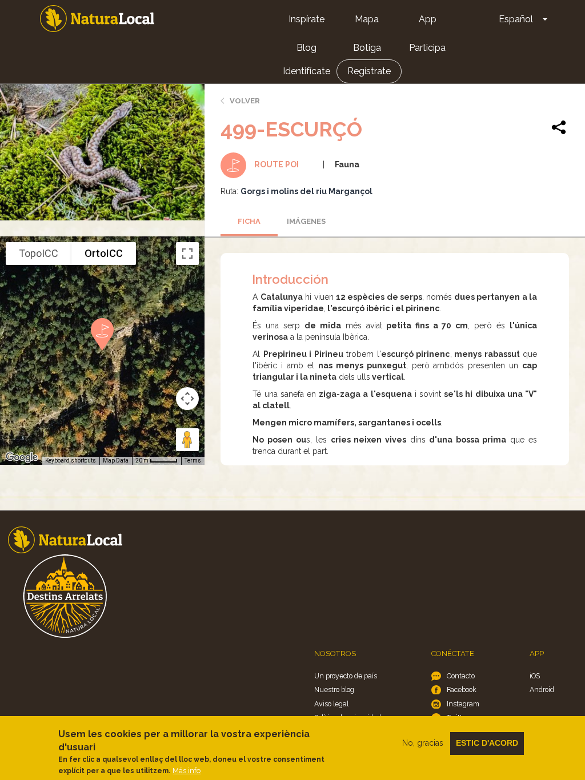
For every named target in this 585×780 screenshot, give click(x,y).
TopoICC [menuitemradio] (38, 253)
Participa (427, 47)
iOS (535, 676)
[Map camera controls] (187, 398)
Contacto (461, 676)
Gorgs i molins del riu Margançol (306, 191)
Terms (193, 460)
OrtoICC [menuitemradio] (104, 253)
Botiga (367, 47)
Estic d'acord (487, 742)
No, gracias (422, 742)
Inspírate (306, 19)
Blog (306, 47)
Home (97, 18)
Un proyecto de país (345, 676)
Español (516, 19)
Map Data (116, 460)
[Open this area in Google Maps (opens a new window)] (22, 457)
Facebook (461, 689)
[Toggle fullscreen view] (187, 253)
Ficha (249, 221)
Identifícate (306, 71)
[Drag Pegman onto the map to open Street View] (187, 439)
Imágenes (306, 221)
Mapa (367, 19)
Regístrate (369, 71)
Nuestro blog (334, 689)
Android (542, 689)
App (427, 19)
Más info (187, 770)
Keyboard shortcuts (70, 460)
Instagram (463, 703)
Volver (245, 101)
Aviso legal (331, 703)
